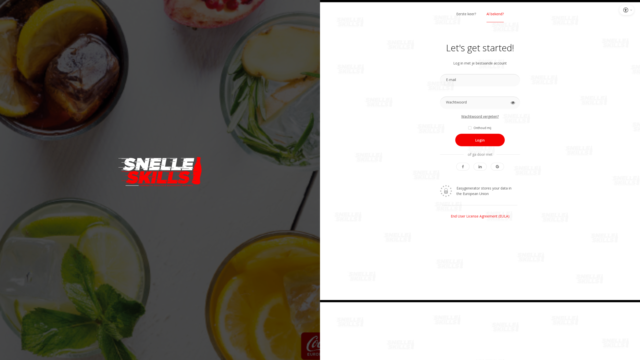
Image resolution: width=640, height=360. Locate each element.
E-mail (451, 79)
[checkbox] (480, 128)
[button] (513, 103)
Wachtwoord (456, 102)
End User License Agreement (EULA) (480, 216)
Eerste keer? (466, 14)
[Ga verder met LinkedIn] (480, 166)
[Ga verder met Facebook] (463, 166)
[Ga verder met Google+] (497, 166)
